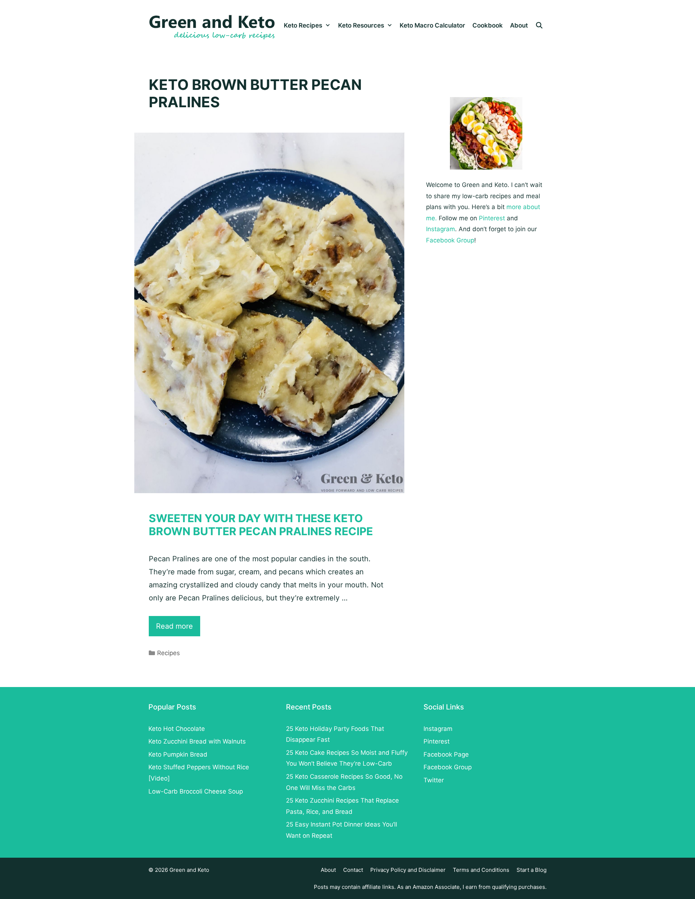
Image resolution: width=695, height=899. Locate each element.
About (519, 25)
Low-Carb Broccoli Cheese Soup (195, 791)
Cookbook (487, 25)
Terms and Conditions (481, 869)
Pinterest (492, 218)
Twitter (434, 780)
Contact (353, 869)
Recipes (168, 653)
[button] (328, 25)
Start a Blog (532, 869)
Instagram (440, 229)
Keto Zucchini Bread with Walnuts (197, 741)
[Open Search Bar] (539, 25)
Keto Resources (361, 25)
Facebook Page (446, 754)
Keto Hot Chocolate (176, 728)
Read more (178, 628)
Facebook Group (450, 240)
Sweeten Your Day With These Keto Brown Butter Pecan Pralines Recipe (261, 525)
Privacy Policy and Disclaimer (408, 869)
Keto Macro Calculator (432, 25)
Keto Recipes (303, 25)
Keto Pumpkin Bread (177, 754)
